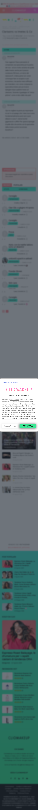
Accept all (28, 426)
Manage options (10, 426)
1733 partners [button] (14, 400)
